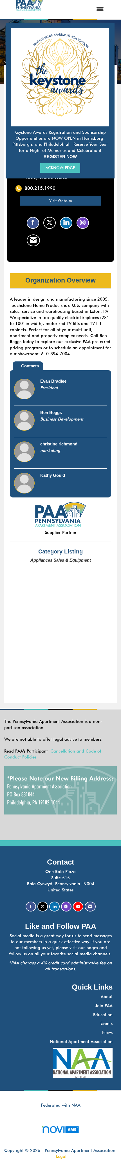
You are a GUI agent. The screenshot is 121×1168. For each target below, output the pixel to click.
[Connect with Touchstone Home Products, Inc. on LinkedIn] (66, 223)
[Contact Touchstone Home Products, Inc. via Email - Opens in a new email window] (33, 240)
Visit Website (60, 200)
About (107, 996)
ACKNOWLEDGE (60, 167)
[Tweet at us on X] (42, 906)
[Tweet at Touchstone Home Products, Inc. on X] (49, 223)
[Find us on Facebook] (31, 906)
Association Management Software (60, 1136)
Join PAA (104, 1005)
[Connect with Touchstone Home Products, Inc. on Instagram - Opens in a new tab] (83, 223)
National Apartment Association (81, 1041)
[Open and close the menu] (79, 9)
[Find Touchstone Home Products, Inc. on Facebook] (33, 223)
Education (103, 1014)
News (107, 1032)
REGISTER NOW (60, 156)
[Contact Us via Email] (90, 906)
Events (106, 1023)
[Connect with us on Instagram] (66, 906)
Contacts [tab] (30, 365)
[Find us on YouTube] (78, 906)
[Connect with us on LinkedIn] (54, 906)
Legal (61, 1156)
